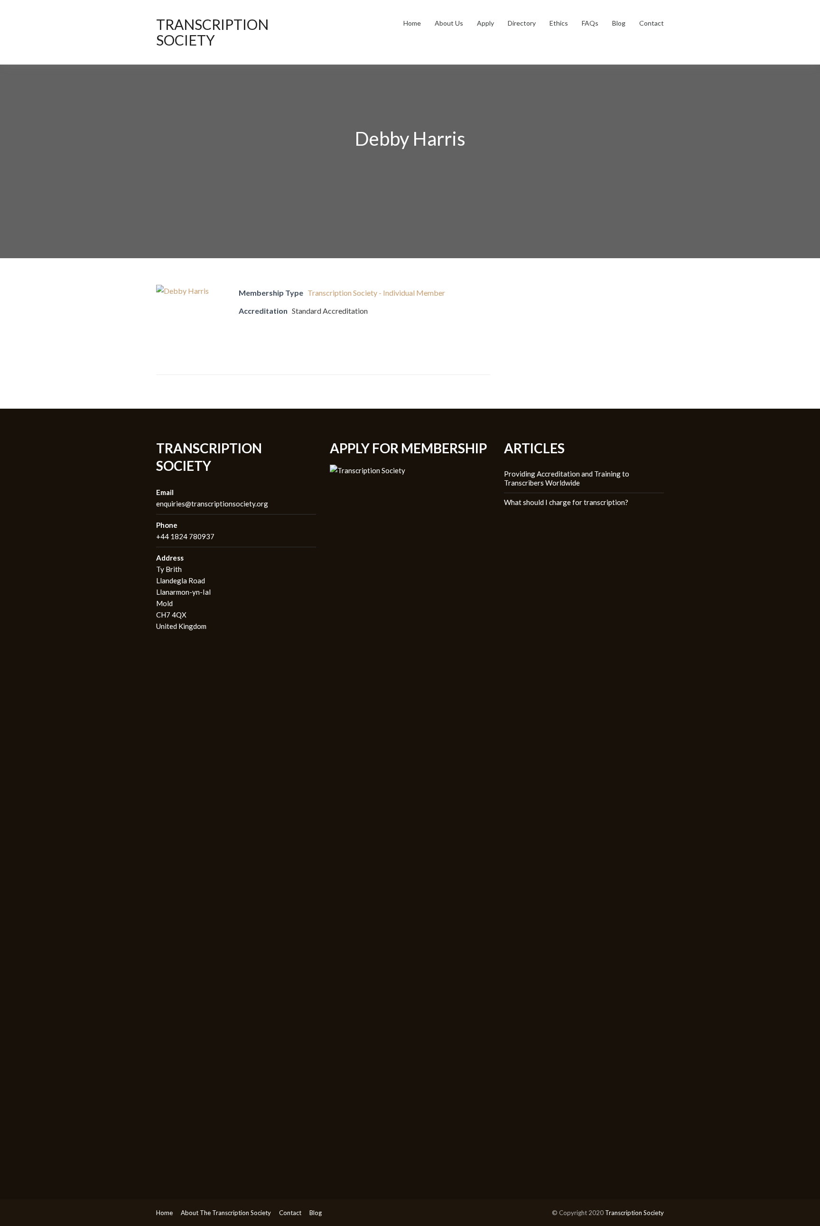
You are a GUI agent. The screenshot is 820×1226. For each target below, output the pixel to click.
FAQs (590, 23)
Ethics (559, 23)
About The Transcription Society (226, 1213)
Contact (651, 23)
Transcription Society (212, 32)
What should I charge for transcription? (566, 502)
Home (412, 23)
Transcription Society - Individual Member (376, 292)
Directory (522, 23)
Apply (485, 23)
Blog (618, 23)
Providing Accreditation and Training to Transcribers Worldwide (566, 478)
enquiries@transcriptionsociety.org (212, 503)
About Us (449, 23)
